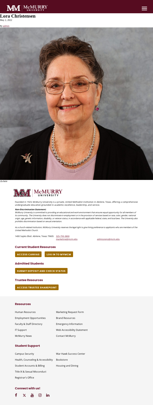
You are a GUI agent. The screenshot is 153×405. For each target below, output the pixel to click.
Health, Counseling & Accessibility (34, 359)
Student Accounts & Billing (30, 365)
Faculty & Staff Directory (28, 324)
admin (6, 25)
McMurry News (23, 336)
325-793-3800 (62, 236)
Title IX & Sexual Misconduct (30, 371)
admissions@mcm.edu (108, 239)
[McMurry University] (27, 8)
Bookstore (62, 359)
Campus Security (24, 353)
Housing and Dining (67, 365)
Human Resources (25, 312)
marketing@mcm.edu (67, 239)
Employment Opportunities (30, 318)
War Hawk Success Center (70, 353)
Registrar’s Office (24, 377)
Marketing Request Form (70, 312)
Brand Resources (65, 318)
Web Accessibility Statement (72, 330)
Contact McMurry (66, 336)
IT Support (21, 330)
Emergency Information (69, 324)
